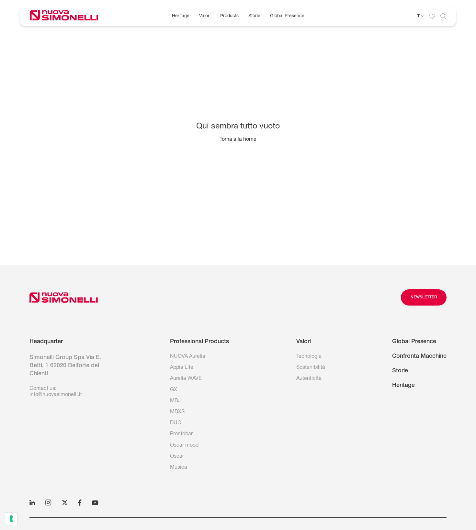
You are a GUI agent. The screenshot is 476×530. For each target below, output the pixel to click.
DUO (175, 423)
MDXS (177, 412)
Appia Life (181, 367)
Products (229, 16)
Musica (178, 467)
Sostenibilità (310, 367)
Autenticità (309, 378)
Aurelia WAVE (186, 378)
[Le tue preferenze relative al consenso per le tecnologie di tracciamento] (11, 518)
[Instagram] (48, 503)
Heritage (180, 16)
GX (173, 390)
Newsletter (424, 297)
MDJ (175, 401)
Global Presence (287, 16)
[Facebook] (80, 503)
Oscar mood (184, 445)
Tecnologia (309, 356)
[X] (65, 502)
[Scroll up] (63, 297)
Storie (254, 16)
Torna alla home (238, 139)
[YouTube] (95, 502)
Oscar (177, 456)
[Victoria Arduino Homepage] (69, 16)
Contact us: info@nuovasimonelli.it (55, 392)
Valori (204, 16)
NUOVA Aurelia (187, 356)
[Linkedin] (32, 502)
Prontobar (181, 434)
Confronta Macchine (419, 356)
